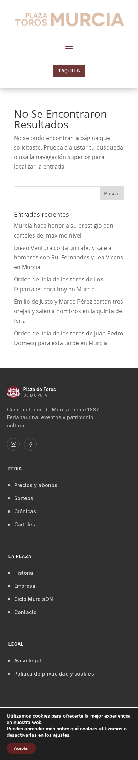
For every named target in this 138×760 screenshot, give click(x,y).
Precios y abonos (36, 485)
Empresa (25, 586)
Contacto (25, 612)
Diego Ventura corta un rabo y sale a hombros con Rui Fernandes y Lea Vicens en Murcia (68, 257)
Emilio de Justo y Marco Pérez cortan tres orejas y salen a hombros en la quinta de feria (68, 311)
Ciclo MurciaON (33, 599)
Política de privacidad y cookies (54, 674)
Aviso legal (27, 660)
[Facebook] (30, 444)
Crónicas (25, 511)
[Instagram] (13, 444)
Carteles (24, 524)
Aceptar (21, 748)
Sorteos (24, 498)
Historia (24, 573)
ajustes (61, 735)
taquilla (69, 71)
